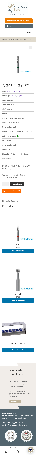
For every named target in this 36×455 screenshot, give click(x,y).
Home (6, 39)
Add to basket (17, 184)
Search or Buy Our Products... (20, 20)
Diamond (18, 39)
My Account (6, 452)
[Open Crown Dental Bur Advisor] (31, 450)
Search (18, 452)
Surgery (11, 39)
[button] (30, 47)
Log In (10, 26)
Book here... (15, 401)
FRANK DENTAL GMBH (15, 91)
